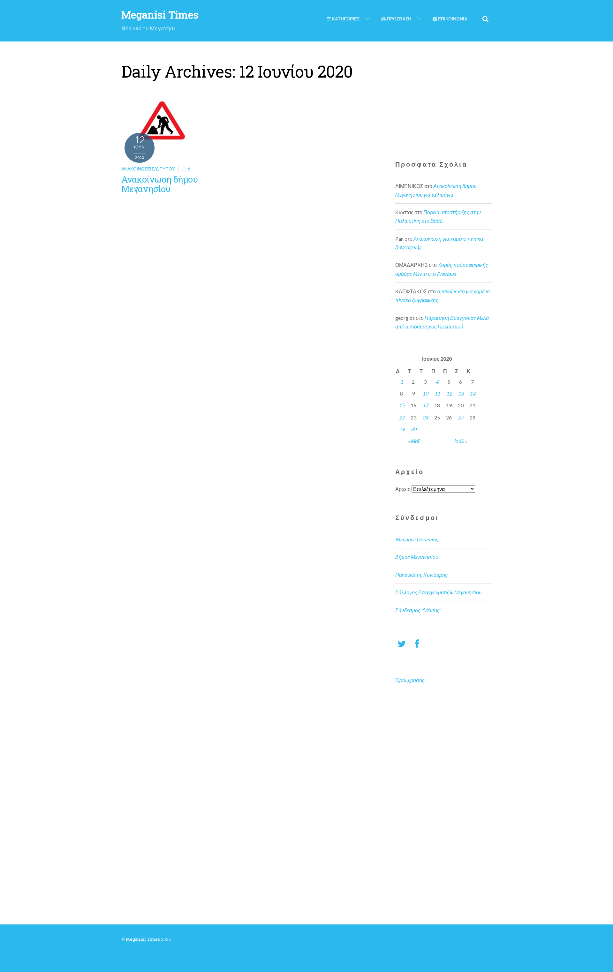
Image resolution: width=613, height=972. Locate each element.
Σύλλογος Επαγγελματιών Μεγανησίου (438, 592)
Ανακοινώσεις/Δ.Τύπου (148, 168)
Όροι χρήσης (410, 680)
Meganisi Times (143, 939)
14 (472, 393)
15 (402, 405)
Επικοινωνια (452, 18)
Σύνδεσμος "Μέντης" (418, 610)
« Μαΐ (413, 441)
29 (402, 429)
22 (402, 417)
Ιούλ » (460, 441)
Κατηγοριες (345, 18)
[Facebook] (417, 643)
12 (449, 393)
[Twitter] (401, 643)
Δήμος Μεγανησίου (416, 557)
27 (461, 417)
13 (461, 393)
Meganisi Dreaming (416, 539)
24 (425, 417)
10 (425, 393)
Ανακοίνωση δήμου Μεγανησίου (159, 183)
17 (425, 405)
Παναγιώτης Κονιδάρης (421, 575)
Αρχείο (403, 489)
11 (437, 393)
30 (413, 429)
